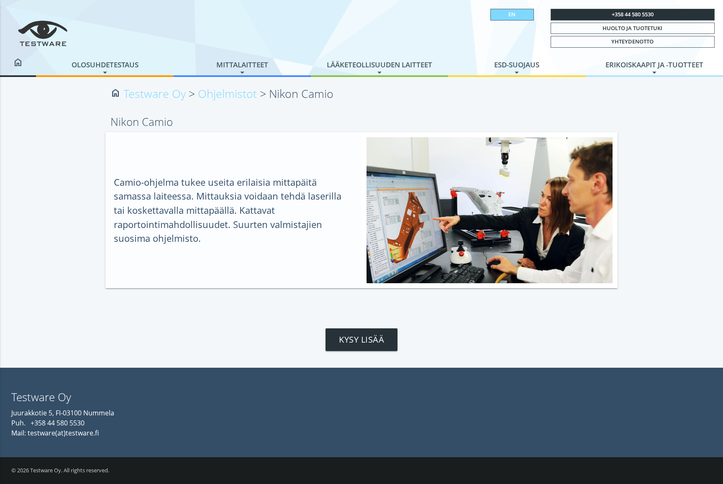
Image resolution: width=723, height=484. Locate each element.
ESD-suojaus (516, 64)
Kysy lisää (361, 339)
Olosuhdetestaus (105, 64)
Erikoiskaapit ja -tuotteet (654, 64)
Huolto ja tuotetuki (632, 28)
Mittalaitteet (242, 64)
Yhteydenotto (632, 41)
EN (511, 14)
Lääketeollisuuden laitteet (379, 64)
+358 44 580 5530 (633, 14)
